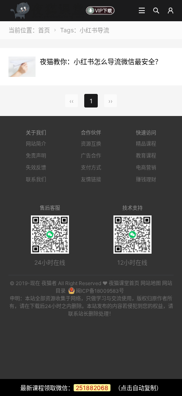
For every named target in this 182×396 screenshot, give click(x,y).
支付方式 (91, 167)
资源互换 (91, 144)
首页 (44, 30)
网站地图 (151, 283)
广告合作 (91, 156)
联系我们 (36, 179)
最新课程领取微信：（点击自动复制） (91, 387)
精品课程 (146, 144)
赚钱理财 (146, 179)
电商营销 (146, 167)
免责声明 (36, 156)
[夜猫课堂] (62, 10)
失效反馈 (36, 167)
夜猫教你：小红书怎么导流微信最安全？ (101, 61)
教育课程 (146, 156)
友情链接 (91, 179)
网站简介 (36, 144)
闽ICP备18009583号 (100, 291)
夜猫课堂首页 (124, 283)
